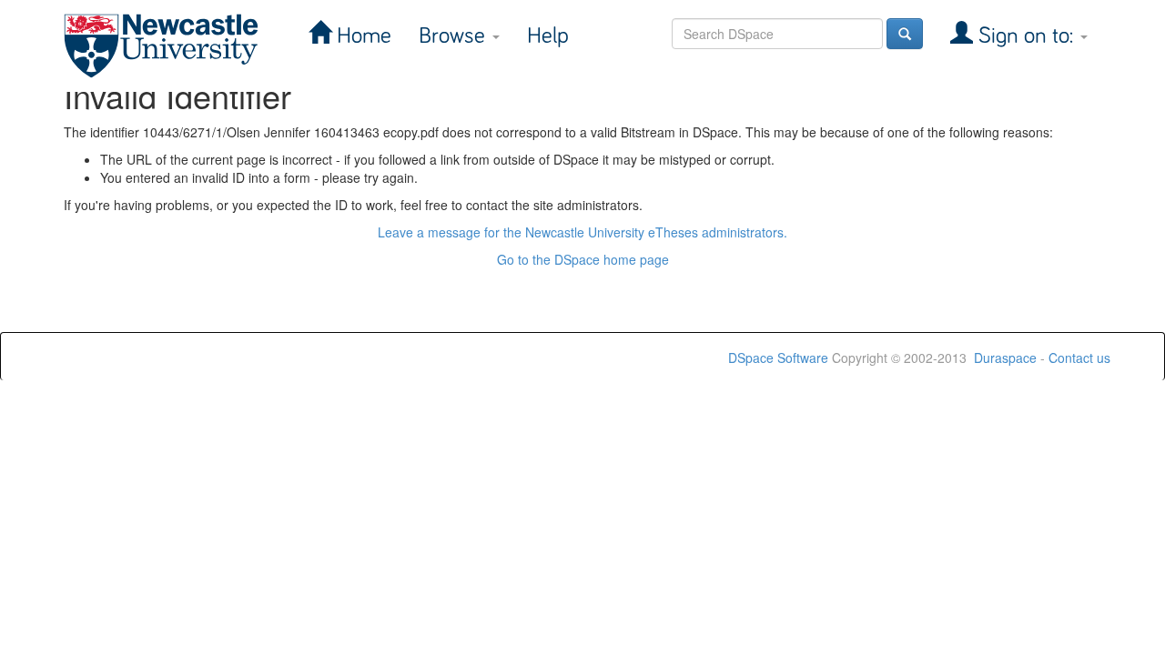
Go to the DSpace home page (583, 259)
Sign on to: (1026, 36)
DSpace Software (778, 357)
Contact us (1079, 357)
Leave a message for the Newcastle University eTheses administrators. (582, 232)
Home (361, 36)
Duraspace (1005, 357)
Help (548, 36)
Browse (455, 36)
